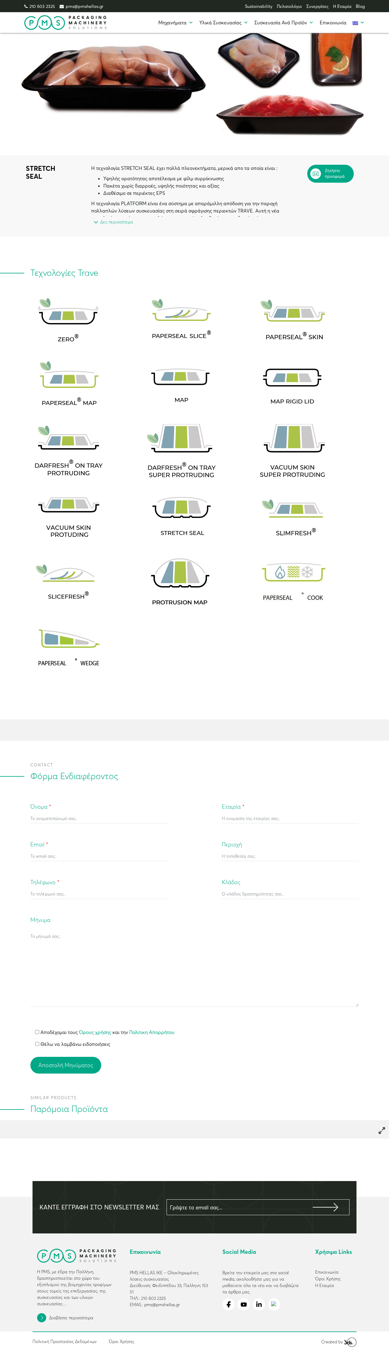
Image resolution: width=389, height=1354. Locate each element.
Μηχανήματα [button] (172, 22)
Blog (360, 6)
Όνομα (40, 806)
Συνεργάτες (317, 6)
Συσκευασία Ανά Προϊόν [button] (280, 22)
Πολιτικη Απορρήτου (151, 1032)
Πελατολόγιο (289, 6)
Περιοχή (232, 844)
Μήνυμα (40, 919)
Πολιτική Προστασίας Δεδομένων (65, 1341)
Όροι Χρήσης (121, 1341)
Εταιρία (233, 806)
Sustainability (258, 6)
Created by (332, 1342)
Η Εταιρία (342, 6)
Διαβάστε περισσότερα (71, 1318)
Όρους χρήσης (95, 1032)
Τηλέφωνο (44, 882)
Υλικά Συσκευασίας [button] (220, 22)
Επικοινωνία (333, 22)
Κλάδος (231, 882)
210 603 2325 (42, 6)
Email (39, 844)
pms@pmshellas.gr (84, 6)
